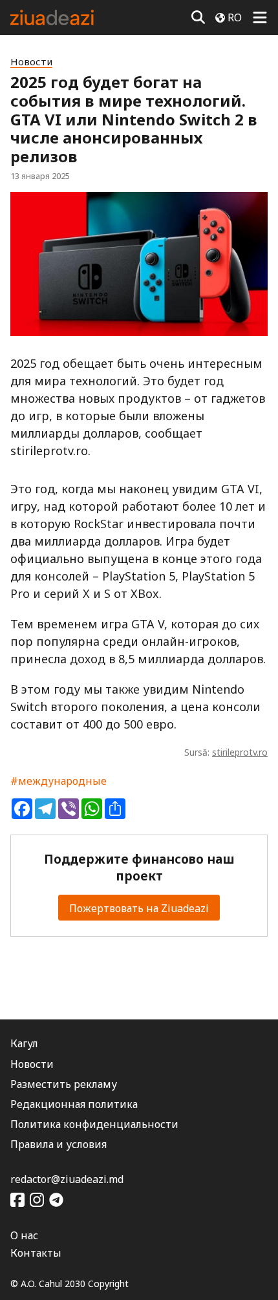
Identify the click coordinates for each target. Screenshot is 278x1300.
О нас (24, 1235)
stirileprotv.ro (240, 752)
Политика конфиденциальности (94, 1124)
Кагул (24, 1043)
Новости (31, 62)
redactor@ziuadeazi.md (66, 1179)
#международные (58, 781)
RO (235, 17)
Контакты (35, 1253)
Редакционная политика (74, 1104)
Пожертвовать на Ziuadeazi (139, 908)
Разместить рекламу (63, 1084)
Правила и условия (58, 1144)
